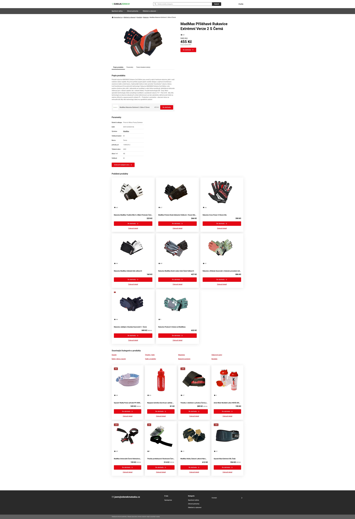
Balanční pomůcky (184, 359)
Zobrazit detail (133, 228)
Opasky (114, 355)
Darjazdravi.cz (118, 17)
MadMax (126, 131)
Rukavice (146, 17)
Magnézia (181, 355)
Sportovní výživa (117, 11)
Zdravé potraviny (132, 11)
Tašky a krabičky (150, 359)
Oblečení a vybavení (149, 11)
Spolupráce (168, 500)
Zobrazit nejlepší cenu (121, 165)
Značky (241, 4)
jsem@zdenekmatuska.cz (127, 497)
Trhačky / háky (150, 355)
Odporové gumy (217, 355)
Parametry (129, 67)
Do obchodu (167, 107)
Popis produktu (118, 67)
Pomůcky (139, 17)
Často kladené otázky (143, 67)
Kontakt (214, 498)
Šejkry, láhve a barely (119, 359)
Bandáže (214, 359)
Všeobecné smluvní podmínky (119, 516)
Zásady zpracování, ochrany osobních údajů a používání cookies (143, 516)
